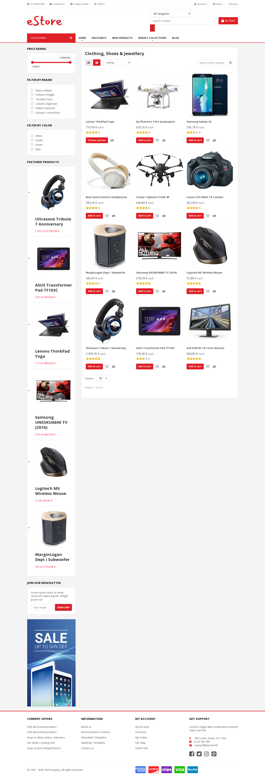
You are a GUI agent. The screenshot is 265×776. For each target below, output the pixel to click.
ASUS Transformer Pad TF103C (155, 348)
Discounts (99, 38)
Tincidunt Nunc (44, 99)
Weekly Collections (152, 38)
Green (39, 144)
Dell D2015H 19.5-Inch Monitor (205, 348)
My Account (142, 727)
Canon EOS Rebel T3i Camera (205, 197)
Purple (39, 140)
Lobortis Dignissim (46, 103)
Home (82, 38)
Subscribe (63, 607)
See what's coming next (41, 742)
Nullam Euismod (45, 108)
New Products (122, 38)
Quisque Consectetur (48, 112)
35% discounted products (42, 732)
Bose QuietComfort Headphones (106, 197)
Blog (175, 38)
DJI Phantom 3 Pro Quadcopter (155, 121)
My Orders (141, 737)
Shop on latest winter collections (46, 737)
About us (86, 727)
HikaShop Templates (93, 742)
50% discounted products (42, 727)
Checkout (140, 732)
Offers (101, 4)
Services (233, 4)
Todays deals (81, 4)
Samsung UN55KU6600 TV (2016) (156, 272)
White (39, 136)
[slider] (32, 62)
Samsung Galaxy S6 (199, 121)
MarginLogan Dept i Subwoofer (105, 272)
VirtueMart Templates (94, 737)
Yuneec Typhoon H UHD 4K (152, 197)
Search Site (141, 748)
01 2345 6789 (37, 4)
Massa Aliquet (44, 90)
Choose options (97, 140)
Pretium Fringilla (45, 94)
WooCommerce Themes (95, 732)
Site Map (140, 742)
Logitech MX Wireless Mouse (204, 272)
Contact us (59, 4)
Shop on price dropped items (44, 748)
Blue (38, 149)
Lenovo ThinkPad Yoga (100, 121)
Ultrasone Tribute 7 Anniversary (106, 348)
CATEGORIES (38, 38)
